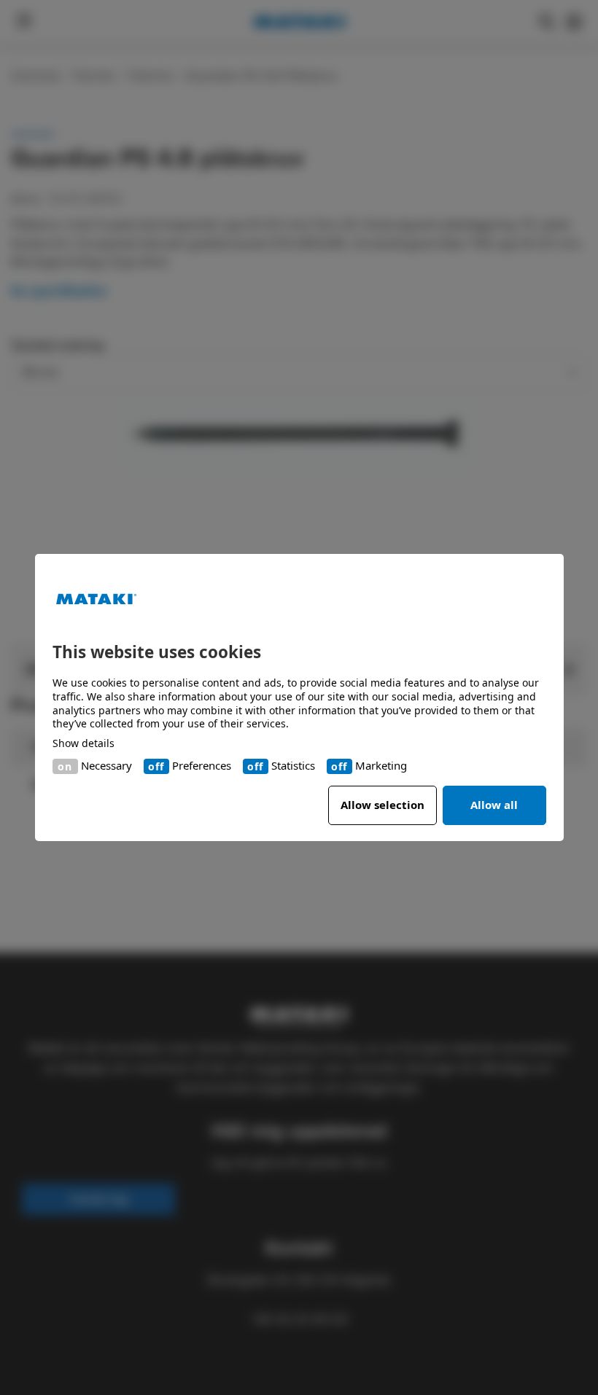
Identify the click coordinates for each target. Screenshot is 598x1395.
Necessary (106, 766)
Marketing (381, 766)
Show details (83, 743)
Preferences (201, 766)
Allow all (494, 804)
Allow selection (382, 804)
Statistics (293, 766)
